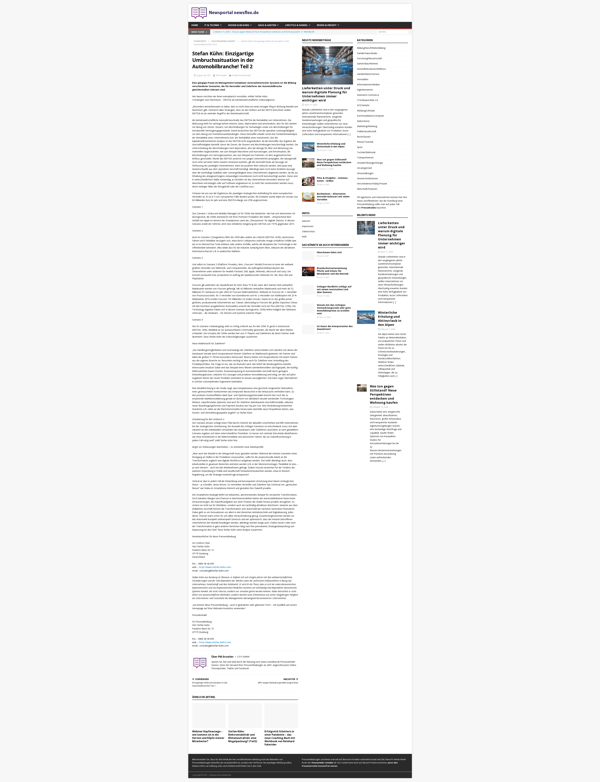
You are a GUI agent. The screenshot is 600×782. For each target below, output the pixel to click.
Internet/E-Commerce (368, 94)
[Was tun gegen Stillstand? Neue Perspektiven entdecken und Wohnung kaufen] (308, 163)
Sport (359, 147)
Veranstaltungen (365, 173)
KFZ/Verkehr (363, 105)
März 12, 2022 (325, 317)
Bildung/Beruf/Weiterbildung (371, 47)
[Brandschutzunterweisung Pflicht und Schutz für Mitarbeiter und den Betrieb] (308, 271)
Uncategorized (364, 167)
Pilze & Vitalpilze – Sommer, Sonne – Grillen (332, 179)
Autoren (306, 220)
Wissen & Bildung (238, 25)
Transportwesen (365, 157)
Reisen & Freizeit (327, 25)
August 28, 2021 (204, 75)
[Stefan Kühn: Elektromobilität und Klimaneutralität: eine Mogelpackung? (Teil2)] (245, 715)
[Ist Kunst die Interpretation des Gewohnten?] (308, 329)
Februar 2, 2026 (325, 150)
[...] (349, 134)
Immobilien (362, 79)
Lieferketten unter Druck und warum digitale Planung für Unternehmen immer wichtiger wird (326, 94)
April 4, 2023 (324, 203)
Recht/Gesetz (364, 136)
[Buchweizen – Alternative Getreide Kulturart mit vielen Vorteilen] (308, 197)
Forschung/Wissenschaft (369, 58)
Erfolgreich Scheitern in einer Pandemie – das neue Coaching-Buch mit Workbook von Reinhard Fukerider (280, 738)
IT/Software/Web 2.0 (367, 100)
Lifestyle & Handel (296, 25)
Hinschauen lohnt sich (329, 252)
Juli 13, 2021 (324, 256)
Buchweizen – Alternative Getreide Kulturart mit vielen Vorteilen (333, 196)
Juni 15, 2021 (324, 277)
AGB (304, 236)
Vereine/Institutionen (367, 178)
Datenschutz (308, 231)
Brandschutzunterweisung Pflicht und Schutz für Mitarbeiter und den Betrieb (332, 271)
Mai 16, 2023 (324, 184)
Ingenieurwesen (365, 89)
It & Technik (211, 25)
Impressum (307, 226)
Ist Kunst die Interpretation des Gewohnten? (335, 328)
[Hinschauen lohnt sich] (308, 255)
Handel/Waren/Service (368, 74)
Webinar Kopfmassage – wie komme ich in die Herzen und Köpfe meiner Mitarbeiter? (208, 736)
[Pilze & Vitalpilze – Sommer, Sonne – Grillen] (308, 181)
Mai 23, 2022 (324, 333)
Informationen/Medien (368, 84)
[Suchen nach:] (392, 31)
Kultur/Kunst (363, 121)
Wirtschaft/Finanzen (367, 188)
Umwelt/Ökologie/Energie (370, 162)
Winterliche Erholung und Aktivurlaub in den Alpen (331, 145)
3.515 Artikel (243, 656)
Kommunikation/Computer (370, 115)
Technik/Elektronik (366, 152)
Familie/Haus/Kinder (367, 53)
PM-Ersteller (221, 75)
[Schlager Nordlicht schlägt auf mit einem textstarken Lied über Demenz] (308, 290)
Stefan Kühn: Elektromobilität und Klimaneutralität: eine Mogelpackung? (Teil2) (242, 736)
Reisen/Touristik (365, 141)
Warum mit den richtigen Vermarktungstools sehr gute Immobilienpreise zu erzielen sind (334, 309)
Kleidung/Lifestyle (366, 110)
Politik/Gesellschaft (241, 75)
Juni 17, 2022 (324, 296)
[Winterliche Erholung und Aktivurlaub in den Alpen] (308, 147)
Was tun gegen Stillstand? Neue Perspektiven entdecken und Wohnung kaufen (334, 162)
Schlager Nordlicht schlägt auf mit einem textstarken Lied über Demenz (334, 289)
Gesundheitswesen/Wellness (371, 68)
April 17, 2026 (311, 104)
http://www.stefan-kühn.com (215, 567)
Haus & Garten (267, 25)
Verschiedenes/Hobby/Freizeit (372, 183)
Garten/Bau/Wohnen (367, 63)
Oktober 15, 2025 (326, 169)
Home (194, 25)
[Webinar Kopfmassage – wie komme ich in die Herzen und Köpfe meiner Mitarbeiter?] (209, 715)
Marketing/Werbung (367, 126)
